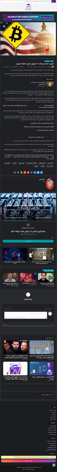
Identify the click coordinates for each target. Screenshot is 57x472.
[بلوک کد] (20, 317)
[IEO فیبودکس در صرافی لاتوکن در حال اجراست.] (42, 368)
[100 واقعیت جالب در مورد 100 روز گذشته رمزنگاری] (50, 84)
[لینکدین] (34, 172)
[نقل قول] (18, 317)
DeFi (50, 156)
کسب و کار (49, 166)
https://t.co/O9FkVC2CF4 (8, 134)
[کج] (8, 317)
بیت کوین (21, 163)
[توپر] (6, 317)
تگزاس (14, 163)
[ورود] (4, 7)
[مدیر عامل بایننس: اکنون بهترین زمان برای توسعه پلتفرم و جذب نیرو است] (42, 347)
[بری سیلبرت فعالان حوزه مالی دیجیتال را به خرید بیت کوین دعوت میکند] (10, 277)
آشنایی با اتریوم (53, 426)
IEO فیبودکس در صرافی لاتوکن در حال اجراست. (43, 378)
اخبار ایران (54, 415)
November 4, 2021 (48, 137)
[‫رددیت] (24, 172)
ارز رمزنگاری (41, 163)
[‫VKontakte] (21, 172)
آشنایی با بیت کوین (52, 430)
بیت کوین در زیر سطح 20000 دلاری (29, 283)
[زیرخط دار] (10, 317)
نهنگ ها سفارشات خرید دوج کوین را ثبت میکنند (42, 1)
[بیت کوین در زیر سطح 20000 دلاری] (28, 277)
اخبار (49, 58)
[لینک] (21, 317)
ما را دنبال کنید (28, 461)
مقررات (35, 166)
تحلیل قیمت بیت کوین (51, 441)
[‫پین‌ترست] (28, 172)
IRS (33, 94)
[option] (28, 206)
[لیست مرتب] (14, 317)
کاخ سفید (7, 163)
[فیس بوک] (41, 172)
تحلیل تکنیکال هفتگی (52, 447)
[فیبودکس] (28, 7)
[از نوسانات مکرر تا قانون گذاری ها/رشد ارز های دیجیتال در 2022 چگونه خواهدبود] (15, 368)
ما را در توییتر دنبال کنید (46, 395)
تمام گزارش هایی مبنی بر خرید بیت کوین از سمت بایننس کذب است (47, 283)
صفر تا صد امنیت (52, 434)
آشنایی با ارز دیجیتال (52, 432)
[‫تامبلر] (31, 172)
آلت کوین (50, 163)
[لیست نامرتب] (16, 317)
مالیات (42, 166)
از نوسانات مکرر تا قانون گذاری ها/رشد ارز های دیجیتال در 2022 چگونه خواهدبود (15, 378)
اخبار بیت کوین (53, 419)
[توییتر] (38, 172)
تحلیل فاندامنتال (53, 445)
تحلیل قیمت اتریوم (52, 443)
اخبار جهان (47, 61)
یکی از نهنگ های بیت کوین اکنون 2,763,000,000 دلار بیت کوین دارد (28, 207)
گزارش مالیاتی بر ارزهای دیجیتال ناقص (36, 105)
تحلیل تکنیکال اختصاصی (51, 449)
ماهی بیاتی (49, 66)
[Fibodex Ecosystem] (28, 17)
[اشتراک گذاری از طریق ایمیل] (18, 172)
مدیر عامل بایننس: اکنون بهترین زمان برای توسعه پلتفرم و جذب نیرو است (42, 357)
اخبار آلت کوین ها (52, 410)
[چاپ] (14, 172)
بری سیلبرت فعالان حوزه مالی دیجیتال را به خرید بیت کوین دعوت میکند (10, 283)
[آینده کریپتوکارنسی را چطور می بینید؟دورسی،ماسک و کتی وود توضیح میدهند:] (15, 347)
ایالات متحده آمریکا (31, 163)
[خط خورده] (12, 317)
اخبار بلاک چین (53, 417)
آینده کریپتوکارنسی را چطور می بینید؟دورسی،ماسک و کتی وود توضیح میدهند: (16, 357)
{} (23, 317)
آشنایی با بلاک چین (52, 428)
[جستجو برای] (1, 7)
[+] (25, 317)
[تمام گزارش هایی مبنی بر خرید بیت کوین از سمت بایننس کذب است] (46, 277)
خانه (52, 58)
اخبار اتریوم (54, 412)
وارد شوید (6, 308)
